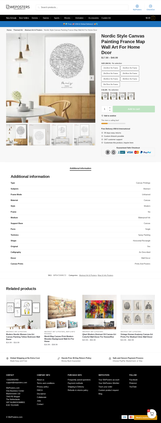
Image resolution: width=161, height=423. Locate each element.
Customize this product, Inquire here (118, 143)
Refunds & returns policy (78, 390)
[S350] (131, 96)
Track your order (105, 387)
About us (40, 380)
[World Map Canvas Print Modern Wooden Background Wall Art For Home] (61, 312)
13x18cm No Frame (110, 68)
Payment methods (75, 383)
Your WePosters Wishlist (109, 383)
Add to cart (134, 109)
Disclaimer (41, 394)
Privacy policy (43, 387)
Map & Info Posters (105, 275)
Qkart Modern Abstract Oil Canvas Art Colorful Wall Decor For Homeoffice (99, 335)
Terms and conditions (46, 383)
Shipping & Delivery (76, 387)
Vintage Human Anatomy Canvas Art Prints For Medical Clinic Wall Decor (137, 335)
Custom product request (109, 390)
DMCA (40, 390)
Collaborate (41, 397)
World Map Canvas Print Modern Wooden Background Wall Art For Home (59, 338)
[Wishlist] (37, 299)
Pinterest (133, 383)
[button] (91, 78)
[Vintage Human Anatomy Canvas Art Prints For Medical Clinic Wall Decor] (138, 312)
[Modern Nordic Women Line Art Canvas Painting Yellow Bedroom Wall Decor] (23, 312)
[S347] (105, 96)
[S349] (122, 96)
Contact (40, 404)
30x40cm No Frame (110, 79)
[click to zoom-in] (50, 78)
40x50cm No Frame (130, 79)
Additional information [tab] (80, 168)
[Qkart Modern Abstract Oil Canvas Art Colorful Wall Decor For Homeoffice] (99, 312)
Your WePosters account (109, 380)
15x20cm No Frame (130, 68)
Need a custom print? (145, 417)
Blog (100, 394)
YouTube (133, 387)
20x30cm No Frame (130, 73)
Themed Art (18, 30)
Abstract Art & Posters (33, 30)
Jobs (39, 401)
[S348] (114, 96)
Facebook (133, 380)
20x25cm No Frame (110, 73)
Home (9, 30)
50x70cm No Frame (110, 84)
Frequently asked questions (79, 380)
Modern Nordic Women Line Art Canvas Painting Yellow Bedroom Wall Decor (23, 336)
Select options (23, 350)
